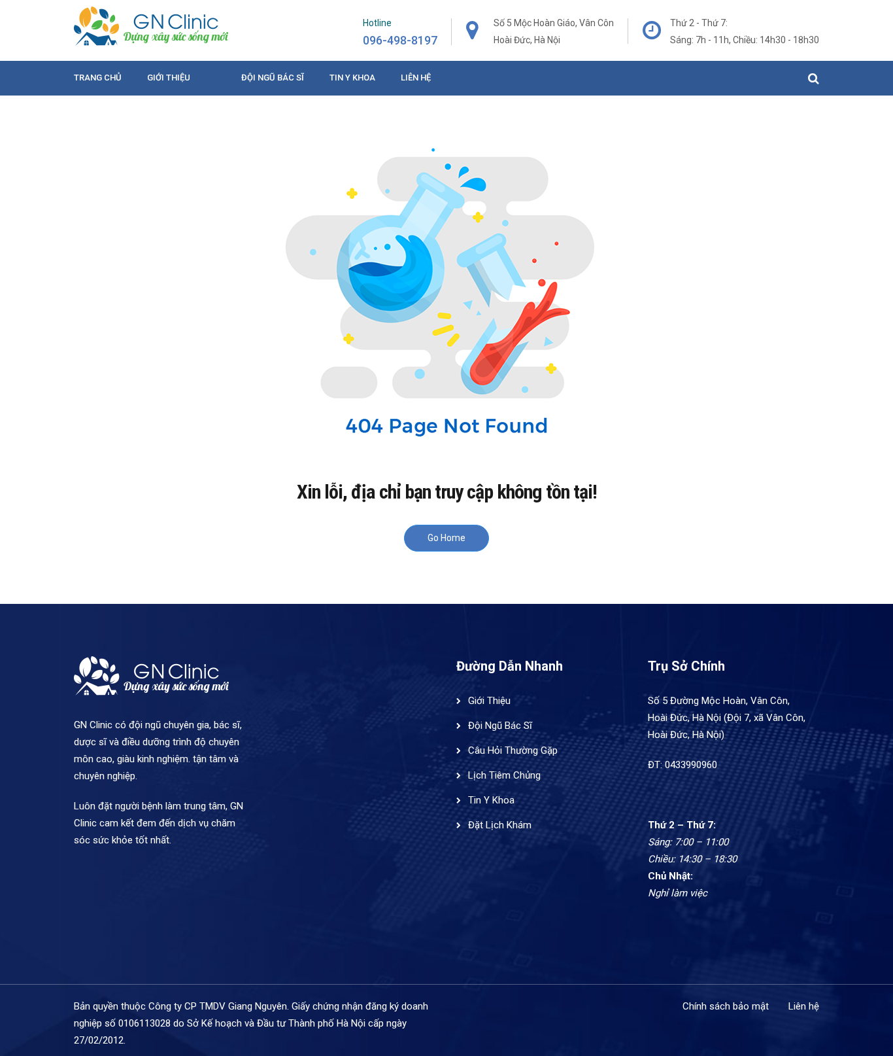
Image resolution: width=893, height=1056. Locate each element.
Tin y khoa (352, 77)
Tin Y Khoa (491, 800)
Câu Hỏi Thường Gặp (513, 750)
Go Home (446, 538)
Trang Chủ (98, 77)
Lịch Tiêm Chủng (504, 775)
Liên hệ (416, 77)
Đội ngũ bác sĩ (272, 77)
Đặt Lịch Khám (499, 825)
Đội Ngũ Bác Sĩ (500, 725)
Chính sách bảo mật (725, 1006)
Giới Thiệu (168, 77)
